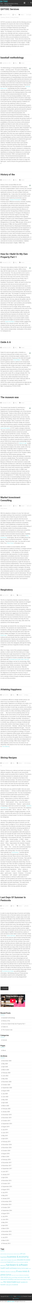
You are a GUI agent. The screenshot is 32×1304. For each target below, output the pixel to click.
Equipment (10, 1262)
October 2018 (6, 1150)
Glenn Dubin (10, 543)
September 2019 (7, 1123)
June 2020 (5, 1096)
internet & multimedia (10, 1271)
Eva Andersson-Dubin (8, 971)
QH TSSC (4, 1)
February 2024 (6, 1072)
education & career (23, 1260)
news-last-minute (15, 1275)
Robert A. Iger (23, 443)
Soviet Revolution (5, 428)
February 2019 (6, 1141)
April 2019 (5, 1138)
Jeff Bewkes (15, 852)
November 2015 (7, 1180)
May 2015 (5, 1195)
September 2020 (7, 1087)
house (29, 1268)
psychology (14, 1277)
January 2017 (6, 1174)
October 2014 (6, 1207)
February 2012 (6, 1243)
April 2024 (5, 1066)
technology (23, 1279)
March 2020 (6, 1105)
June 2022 (5, 1075)
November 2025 (7, 1060)
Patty (15, 14)
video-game (8, 1284)
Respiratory (6, 589)
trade (13, 1282)
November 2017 (7, 1165)
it (16, 1271)
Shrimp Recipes (8, 757)
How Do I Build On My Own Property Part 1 (14, 1024)
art (21, 1254)
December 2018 (7, 1144)
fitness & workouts (20, 1262)
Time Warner (5, 746)
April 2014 (5, 1225)
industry (2, 1271)
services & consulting (6, 1279)
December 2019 (7, 1114)
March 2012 (6, 1240)
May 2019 (5, 1135)
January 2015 (6, 1198)
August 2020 (6, 1090)
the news (7, 1282)
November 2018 (7, 1147)
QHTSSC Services (9, 9)
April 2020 (5, 1102)
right (28, 1277)
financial (5, 508)
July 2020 (5, 1093)
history (19, 1268)
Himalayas (19, 1296)
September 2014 (7, 1210)
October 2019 (6, 1120)
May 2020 (5, 1099)
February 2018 (6, 1159)
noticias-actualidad (24, 1275)
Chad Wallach (17, 360)
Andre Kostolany (9, 321)
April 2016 (5, 1177)
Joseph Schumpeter (15, 199)
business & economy (18, 1256)
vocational (15, 1284)
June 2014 (5, 1219)
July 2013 (5, 1237)
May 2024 (5, 1063)
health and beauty (11, 1268)
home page (24, 1268)
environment (3, 1262)
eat (1, 765)
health (2, 1268)
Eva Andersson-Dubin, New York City (19, 659)
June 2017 (5, 1171)
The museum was (9, 397)
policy (10, 1277)
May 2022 (5, 1078)
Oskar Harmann (11, 935)
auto (24, 1254)
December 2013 (7, 1231)
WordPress (16, 1298)
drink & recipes (27, 763)
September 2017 (7, 1168)
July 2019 (5, 1129)
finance (14, 1262)
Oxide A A (5, 342)
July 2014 (5, 1216)
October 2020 (6, 1084)
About (4, 1050)
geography (3, 1265)
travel (18, 1282)
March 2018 (6, 1156)
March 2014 (6, 1228)
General (22, 14)
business (3, 1257)
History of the (7, 174)
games (26, 1262)
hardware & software (17, 1264)
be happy (26, 694)
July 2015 (5, 1192)
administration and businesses (6, 1253)
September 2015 (7, 1186)
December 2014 (7, 1201)
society (15, 1279)
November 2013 (7, 1234)
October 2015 (6, 1183)
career (2, 1260)
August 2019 (6, 1126)
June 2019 (5, 1132)
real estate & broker (22, 1277)
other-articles (4, 1277)
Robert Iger (3, 635)
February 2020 (6, 1108)
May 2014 (5, 1222)
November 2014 (7, 1204)
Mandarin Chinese (9, 17)
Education (14, 1260)
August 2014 (6, 1213)
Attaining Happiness (10, 689)
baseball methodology (12, 57)
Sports (18, 1279)
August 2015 (6, 1189)
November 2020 (7, 1081)
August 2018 (6, 1153)
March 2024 (6, 1069)
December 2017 (7, 1162)
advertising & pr (17, 1253)
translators (16, 17)
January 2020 (6, 1111)
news (20, 1271)
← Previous (4, 988)
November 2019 (7, 1117)
